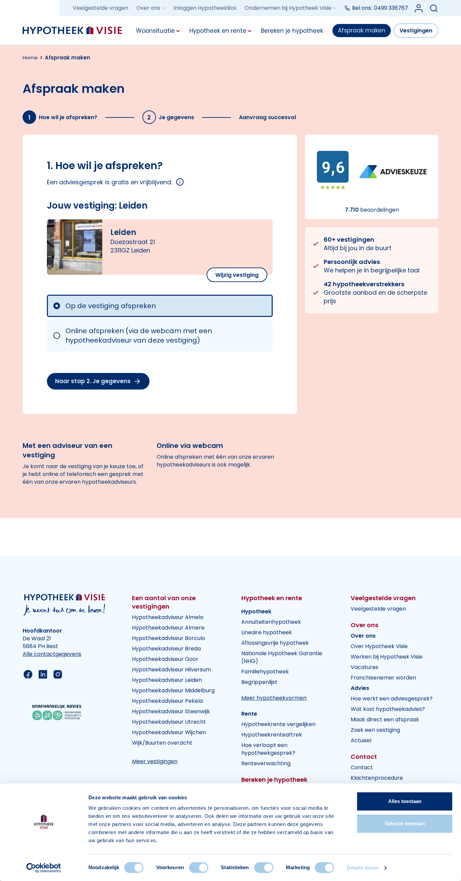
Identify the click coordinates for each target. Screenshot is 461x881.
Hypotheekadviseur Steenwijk (171, 711)
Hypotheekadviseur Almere (168, 628)
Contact (362, 767)
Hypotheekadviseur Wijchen (169, 732)
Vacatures (364, 667)
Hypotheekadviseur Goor (165, 659)
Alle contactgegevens (52, 654)
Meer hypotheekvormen (273, 698)
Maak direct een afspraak (385, 719)
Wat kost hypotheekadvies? (388, 709)
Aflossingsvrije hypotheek (275, 643)
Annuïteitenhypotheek (271, 622)
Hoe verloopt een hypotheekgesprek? (268, 749)
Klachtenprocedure (377, 778)
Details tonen (362, 868)
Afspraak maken (361, 30)
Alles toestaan (405, 801)
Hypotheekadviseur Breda (166, 648)
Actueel (361, 740)
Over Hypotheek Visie (379, 646)
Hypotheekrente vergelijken (278, 724)
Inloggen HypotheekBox (205, 8)
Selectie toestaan (405, 823)
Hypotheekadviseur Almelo (168, 617)
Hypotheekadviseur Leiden (167, 680)
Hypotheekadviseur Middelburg (173, 690)
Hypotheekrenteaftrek (271, 735)
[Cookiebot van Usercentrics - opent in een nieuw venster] (43, 868)
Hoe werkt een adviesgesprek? (392, 698)
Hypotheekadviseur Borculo (168, 638)
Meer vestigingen (155, 761)
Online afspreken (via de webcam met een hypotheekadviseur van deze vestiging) (138, 335)
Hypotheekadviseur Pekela (167, 701)
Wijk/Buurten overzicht (162, 743)
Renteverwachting (266, 763)
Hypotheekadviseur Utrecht (169, 722)
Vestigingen (416, 30)
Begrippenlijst (259, 682)
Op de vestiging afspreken (110, 306)
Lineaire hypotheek (266, 632)
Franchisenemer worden (383, 678)
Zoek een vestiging (375, 730)
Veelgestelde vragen (100, 8)
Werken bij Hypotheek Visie (387, 657)
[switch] (198, 867)
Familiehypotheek (265, 671)
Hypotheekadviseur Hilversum (171, 669)
